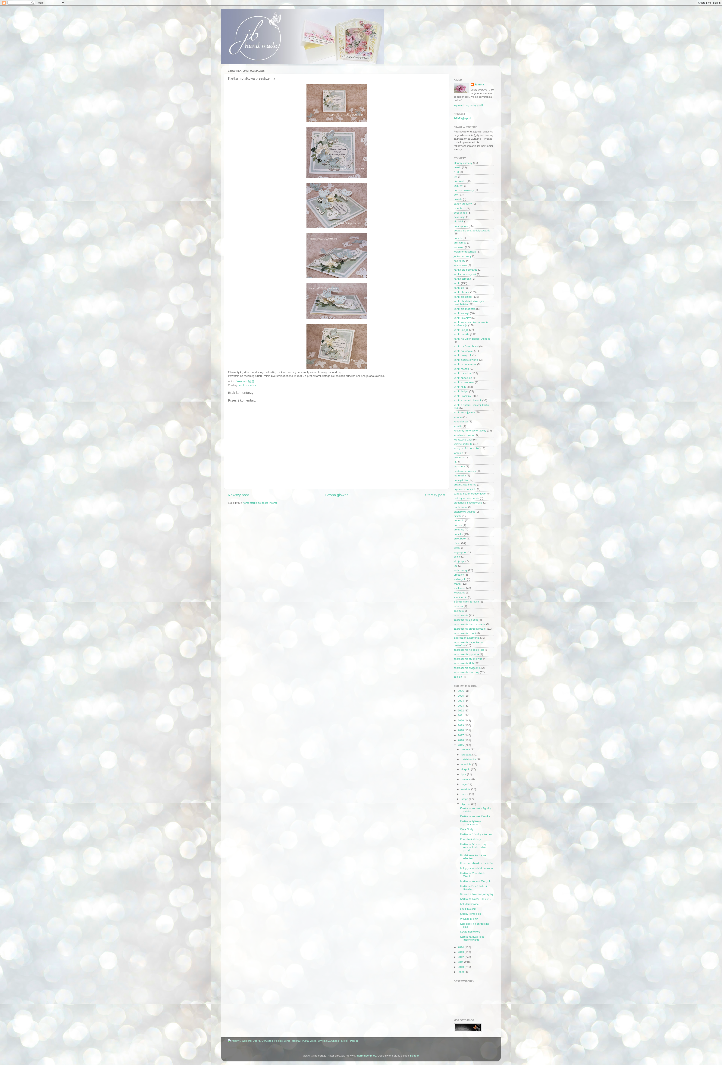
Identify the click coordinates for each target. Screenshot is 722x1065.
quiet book (460, 538)
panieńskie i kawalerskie (468, 502)
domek (458, 238)
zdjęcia (458, 676)
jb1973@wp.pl (462, 118)
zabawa (458, 606)
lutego (465, 799)
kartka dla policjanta (465, 269)
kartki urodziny (462, 396)
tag (455, 565)
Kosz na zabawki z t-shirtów (476, 863)
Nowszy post (238, 495)
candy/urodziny (463, 203)
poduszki (459, 520)
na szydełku (461, 480)
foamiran (459, 247)
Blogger (414, 1055)
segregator (460, 552)
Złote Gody (466, 829)
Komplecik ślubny (470, 839)
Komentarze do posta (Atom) (260, 502)
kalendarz (459, 260)
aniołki (457, 167)
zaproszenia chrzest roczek (470, 628)
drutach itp (460, 242)
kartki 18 (459, 287)
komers (458, 417)
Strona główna (337, 495)
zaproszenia (461, 615)
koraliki (458, 426)
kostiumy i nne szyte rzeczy (470, 430)
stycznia (466, 804)
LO (455, 462)
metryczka (460, 475)
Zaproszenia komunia (466, 637)
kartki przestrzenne (465, 364)
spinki (457, 556)
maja (464, 784)
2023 (461, 705)
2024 (461, 700)
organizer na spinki (465, 489)
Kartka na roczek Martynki (475, 881)
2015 (461, 745)
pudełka (458, 534)
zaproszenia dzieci (465, 633)
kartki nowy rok (463, 355)
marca (465, 794)
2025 (461, 695)
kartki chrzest (461, 292)
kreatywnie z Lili (463, 439)
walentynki (460, 579)
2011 (461, 962)
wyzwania (459, 592)
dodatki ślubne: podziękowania (472, 230)
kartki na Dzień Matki (466, 346)
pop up (458, 525)
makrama (459, 466)
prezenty (459, 529)
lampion (458, 453)
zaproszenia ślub (464, 663)
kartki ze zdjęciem (464, 412)
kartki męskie (461, 334)
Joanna (479, 84)
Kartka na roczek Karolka (475, 816)
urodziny (459, 574)
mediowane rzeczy (465, 471)
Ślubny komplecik (470, 913)
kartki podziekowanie (466, 359)
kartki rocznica (247, 385)
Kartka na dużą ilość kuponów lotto (472, 938)
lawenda (459, 457)
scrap (457, 547)
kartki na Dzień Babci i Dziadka (472, 338)
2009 (461, 972)
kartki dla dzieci (463, 296)
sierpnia (466, 769)
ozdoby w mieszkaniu (466, 498)
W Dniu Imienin (469, 918)
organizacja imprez (465, 484)
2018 (461, 730)
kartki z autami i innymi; (468, 400)
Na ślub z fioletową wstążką (476, 894)
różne (457, 543)
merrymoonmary (366, 1055)
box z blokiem (468, 909)
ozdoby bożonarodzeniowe (470, 493)
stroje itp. (459, 561)
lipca (464, 774)
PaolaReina (460, 507)
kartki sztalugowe (464, 382)
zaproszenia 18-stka (466, 619)
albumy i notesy (463, 163)
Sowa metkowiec (470, 931)
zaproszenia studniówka (468, 658)
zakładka (459, 610)
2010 (461, 967)
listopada (466, 754)
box (456, 194)
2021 (461, 715)
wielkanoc (459, 588)
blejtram (458, 185)
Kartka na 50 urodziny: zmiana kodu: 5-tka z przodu (474, 847)
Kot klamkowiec (469, 904)
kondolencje (461, 421)
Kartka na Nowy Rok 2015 (475, 899)
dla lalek (458, 221)
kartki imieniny (462, 317)
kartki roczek (461, 368)
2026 (461, 690)
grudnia (466, 749)
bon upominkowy (464, 190)
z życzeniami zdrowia (466, 601)
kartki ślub (460, 387)
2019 (461, 725)
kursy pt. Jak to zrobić (467, 448)
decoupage (460, 212)
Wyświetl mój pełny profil (468, 105)
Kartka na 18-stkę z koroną (476, 834)
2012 (461, 957)
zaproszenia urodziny (466, 672)
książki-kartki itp (463, 444)
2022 (461, 710)
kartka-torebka (462, 278)
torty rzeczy (460, 570)
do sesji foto (461, 226)
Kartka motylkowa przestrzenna (470, 823)
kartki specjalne (463, 378)
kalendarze (460, 265)
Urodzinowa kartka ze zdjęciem (473, 857)
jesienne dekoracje (465, 251)
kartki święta (461, 391)
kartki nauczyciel (463, 351)
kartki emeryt (461, 313)
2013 (461, 952)
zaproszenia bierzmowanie (469, 624)
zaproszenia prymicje (466, 654)
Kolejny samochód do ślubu (476, 868)
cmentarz (459, 208)
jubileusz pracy (462, 256)
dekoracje (459, 217)
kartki (457, 283)
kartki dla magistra (465, 308)
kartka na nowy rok (465, 274)
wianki (457, 583)
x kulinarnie (460, 597)
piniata (458, 516)
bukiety (458, 199)
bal (455, 176)
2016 (461, 740)
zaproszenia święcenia (467, 667)
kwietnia (466, 789)
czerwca (466, 779)
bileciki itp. (460, 181)
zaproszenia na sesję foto (469, 649)
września (466, 764)
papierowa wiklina (464, 511)
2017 (461, 735)
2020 (461, 720)
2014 (461, 947)
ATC (456, 172)
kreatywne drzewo (464, 435)
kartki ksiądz (461, 330)
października (469, 759)
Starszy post (435, 495)
